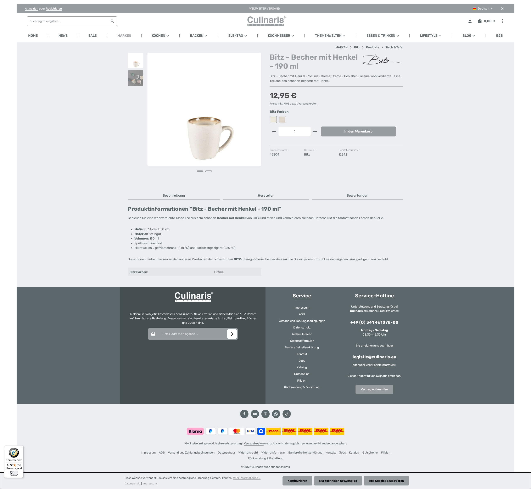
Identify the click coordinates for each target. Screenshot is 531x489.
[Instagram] (265, 414)
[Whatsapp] (276, 414)
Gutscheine (301, 374)
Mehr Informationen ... (247, 477)
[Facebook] (244, 414)
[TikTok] (287, 414)
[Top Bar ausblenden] (502, 9)
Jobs (301, 360)
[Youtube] (255, 414)
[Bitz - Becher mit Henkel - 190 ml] (204, 109)
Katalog (302, 367)
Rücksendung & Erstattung (301, 387)
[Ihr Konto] (470, 21)
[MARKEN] (124, 35)
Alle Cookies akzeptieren (386, 481)
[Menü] (20, 447)
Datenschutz (302, 327)
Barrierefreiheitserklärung (302, 347)
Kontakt (302, 354)
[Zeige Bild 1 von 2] (200, 171)
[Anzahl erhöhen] (315, 131)
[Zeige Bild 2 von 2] (208, 171)
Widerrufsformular (302, 341)
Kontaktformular (384, 365)
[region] (195, 118)
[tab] (174, 195)
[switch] (14, 473)
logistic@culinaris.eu (374, 356)
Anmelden (31, 8)
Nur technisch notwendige (338, 481)
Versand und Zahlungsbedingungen (302, 321)
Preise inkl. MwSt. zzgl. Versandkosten (293, 103)
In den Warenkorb (358, 131)
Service (302, 296)
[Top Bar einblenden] (502, 21)
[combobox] (67, 21)
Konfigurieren (297, 481)
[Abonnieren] (232, 334)
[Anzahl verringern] (274, 131)
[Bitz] (382, 59)
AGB (302, 314)
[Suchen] (112, 21)
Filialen (301, 380)
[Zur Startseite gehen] (265, 21)
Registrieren (54, 8)
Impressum (302, 307)
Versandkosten (254, 443)
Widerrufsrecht (302, 334)
